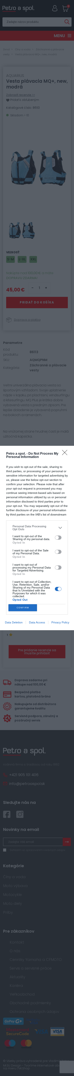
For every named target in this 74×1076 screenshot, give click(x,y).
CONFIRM (23, 607)
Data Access (37, 622)
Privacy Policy (60, 622)
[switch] (58, 538)
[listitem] (37, 528)
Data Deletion (14, 622)
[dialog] (37, 538)
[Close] (66, 454)
